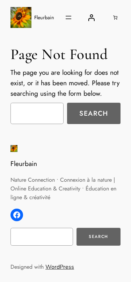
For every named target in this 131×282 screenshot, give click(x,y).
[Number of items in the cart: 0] (115, 17)
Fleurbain (44, 17)
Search (93, 113)
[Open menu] (68, 17)
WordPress (59, 267)
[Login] (91, 17)
